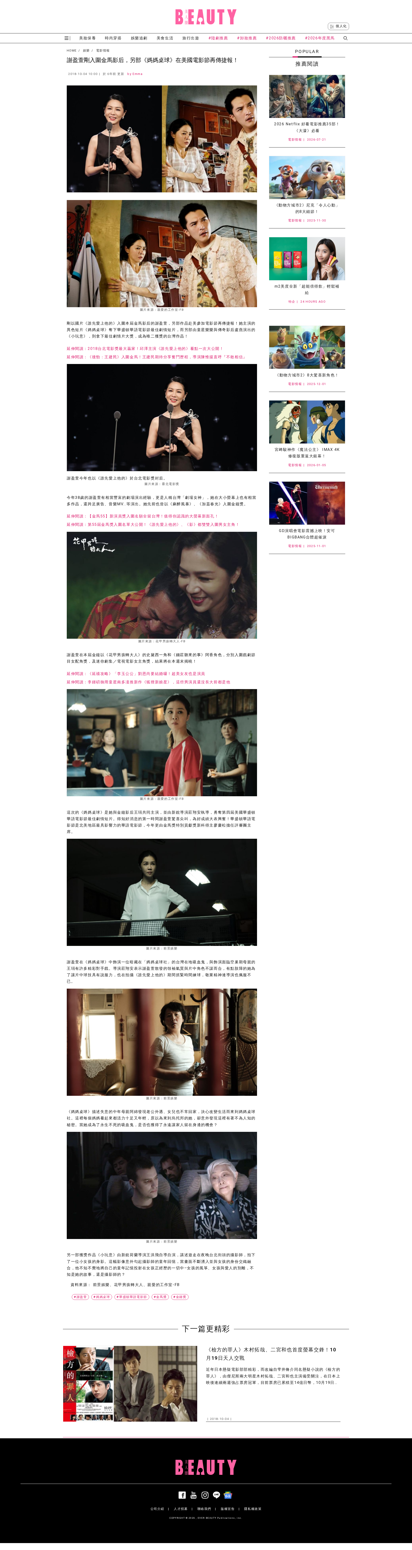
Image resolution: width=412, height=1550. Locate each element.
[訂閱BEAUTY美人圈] (229, 1495)
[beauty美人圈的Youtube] (194, 1495)
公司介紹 (157, 1509)
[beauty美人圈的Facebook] (183, 1495)
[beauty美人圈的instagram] (206, 1495)
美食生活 (165, 38)
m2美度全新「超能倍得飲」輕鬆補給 (307, 289)
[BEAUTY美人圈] (206, 16)
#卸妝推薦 (247, 38)
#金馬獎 (160, 1297)
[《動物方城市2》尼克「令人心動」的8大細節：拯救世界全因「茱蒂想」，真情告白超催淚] (307, 177)
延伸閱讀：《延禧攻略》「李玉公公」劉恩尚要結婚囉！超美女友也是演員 (136, 673)
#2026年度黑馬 (320, 38)
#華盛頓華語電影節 (132, 1297)
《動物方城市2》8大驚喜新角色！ (307, 375)
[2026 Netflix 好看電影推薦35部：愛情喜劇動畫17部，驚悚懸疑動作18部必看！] (307, 96)
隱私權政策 (253, 1509)
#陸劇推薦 (218, 38)
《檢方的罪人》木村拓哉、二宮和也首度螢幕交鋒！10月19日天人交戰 (271, 1354)
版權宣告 (228, 1509)
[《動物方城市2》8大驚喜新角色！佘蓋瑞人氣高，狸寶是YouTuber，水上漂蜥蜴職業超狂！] (307, 347)
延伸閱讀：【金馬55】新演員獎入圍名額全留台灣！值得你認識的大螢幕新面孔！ (143, 516)
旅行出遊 (190, 38)
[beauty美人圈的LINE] (217, 1495)
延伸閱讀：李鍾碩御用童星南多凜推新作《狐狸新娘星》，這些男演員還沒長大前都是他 (148, 682)
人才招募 (181, 1509)
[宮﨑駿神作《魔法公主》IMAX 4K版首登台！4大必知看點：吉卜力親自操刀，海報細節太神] (307, 422)
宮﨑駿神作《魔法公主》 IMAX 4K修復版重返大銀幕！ (307, 452)
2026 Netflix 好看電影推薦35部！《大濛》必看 (307, 127)
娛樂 (86, 50)
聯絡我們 (204, 1509)
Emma (138, 74)
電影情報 (103, 50)
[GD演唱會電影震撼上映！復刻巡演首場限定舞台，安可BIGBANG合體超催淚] (307, 503)
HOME (72, 50)
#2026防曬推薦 (281, 38)
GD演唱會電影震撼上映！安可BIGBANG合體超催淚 (307, 533)
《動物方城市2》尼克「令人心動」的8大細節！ (307, 208)
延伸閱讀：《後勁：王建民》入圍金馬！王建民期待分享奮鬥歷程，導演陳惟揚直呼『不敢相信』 (157, 357)
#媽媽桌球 (101, 1297)
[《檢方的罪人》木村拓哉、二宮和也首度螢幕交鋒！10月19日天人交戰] (130, 1384)
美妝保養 (87, 38)
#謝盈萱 (80, 1297)
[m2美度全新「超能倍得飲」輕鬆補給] (307, 258)
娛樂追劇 (139, 38)
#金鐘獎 (179, 1297)
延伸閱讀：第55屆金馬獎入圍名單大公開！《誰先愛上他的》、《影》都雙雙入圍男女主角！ (153, 524)
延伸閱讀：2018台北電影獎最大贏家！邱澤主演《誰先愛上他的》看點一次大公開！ (145, 348)
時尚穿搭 (113, 38)
